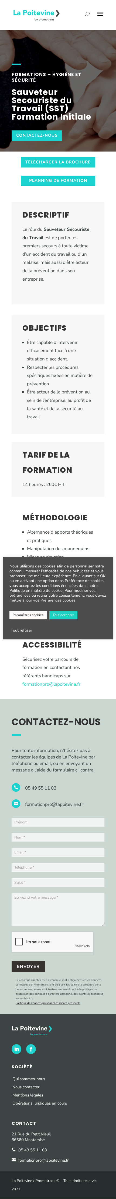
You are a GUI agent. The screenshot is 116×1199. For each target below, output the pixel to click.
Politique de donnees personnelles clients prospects (48, 1003)
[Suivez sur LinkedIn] (16, 1049)
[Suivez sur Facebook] (31, 1049)
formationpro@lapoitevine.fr (51, 684)
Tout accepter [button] (63, 615)
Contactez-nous (36, 135)
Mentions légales (27, 1095)
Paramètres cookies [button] (28, 615)
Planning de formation (58, 180)
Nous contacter (25, 1087)
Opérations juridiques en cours (40, 1103)
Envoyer (28, 967)
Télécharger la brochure (58, 162)
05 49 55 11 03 (40, 788)
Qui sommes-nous (28, 1079)
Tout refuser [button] (21, 630)
